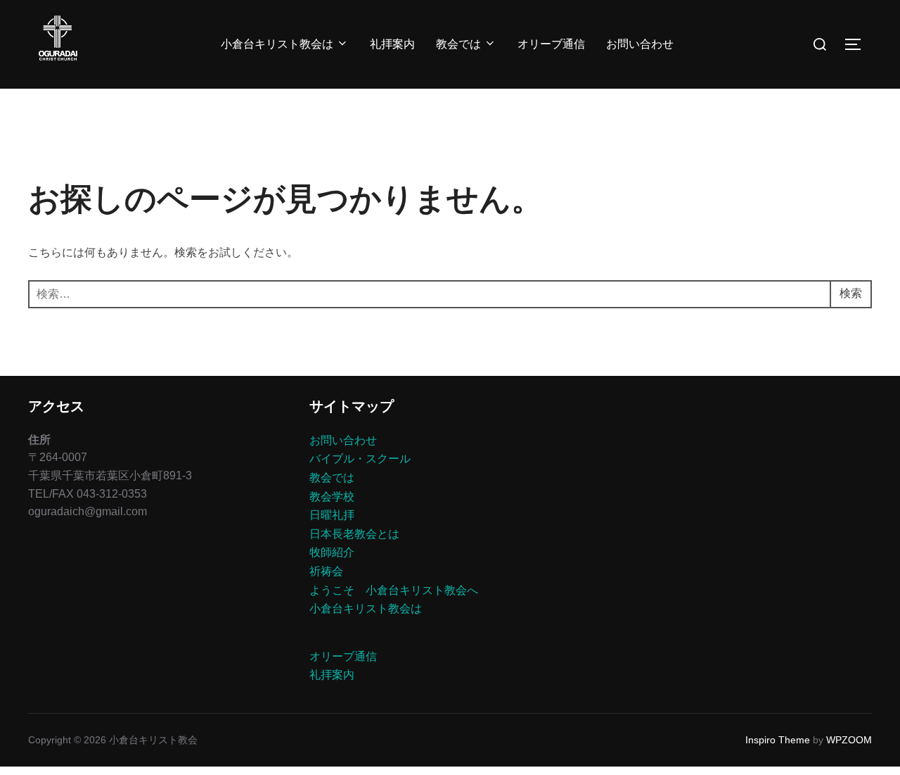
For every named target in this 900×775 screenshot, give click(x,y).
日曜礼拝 (331, 515)
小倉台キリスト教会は (277, 44)
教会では (458, 44)
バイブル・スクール (360, 459)
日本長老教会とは (354, 534)
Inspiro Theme (777, 739)
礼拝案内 (392, 44)
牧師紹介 (331, 552)
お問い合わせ (640, 44)
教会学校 (331, 497)
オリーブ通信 (551, 44)
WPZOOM (849, 739)
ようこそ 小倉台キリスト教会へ (393, 590)
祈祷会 (326, 571)
